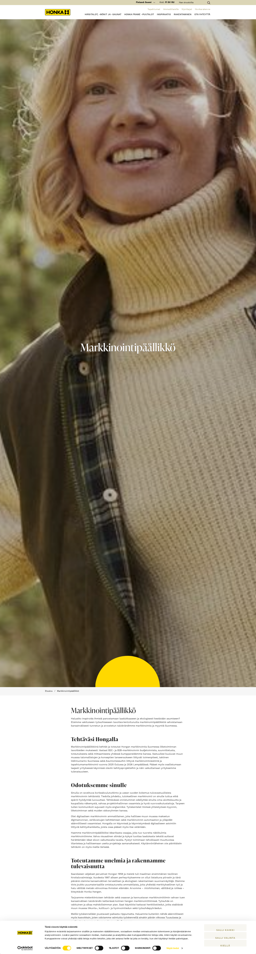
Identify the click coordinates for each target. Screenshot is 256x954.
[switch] (99, 948)
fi (166, 2)
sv (169, 2)
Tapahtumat (154, 9)
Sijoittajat (187, 9)
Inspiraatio (164, 14)
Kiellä (225, 945)
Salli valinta (225, 938)
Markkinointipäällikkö (68, 691)
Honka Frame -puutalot (139, 14)
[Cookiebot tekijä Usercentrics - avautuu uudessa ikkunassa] (25, 948)
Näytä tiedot (173, 948)
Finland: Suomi (143, 2)
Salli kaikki (225, 930)
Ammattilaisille (171, 9)
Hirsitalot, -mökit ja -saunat (103, 14)
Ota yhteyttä (202, 14)
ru (172, 2)
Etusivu (49, 691)
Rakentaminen (182, 14)
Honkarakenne (202, 9)
